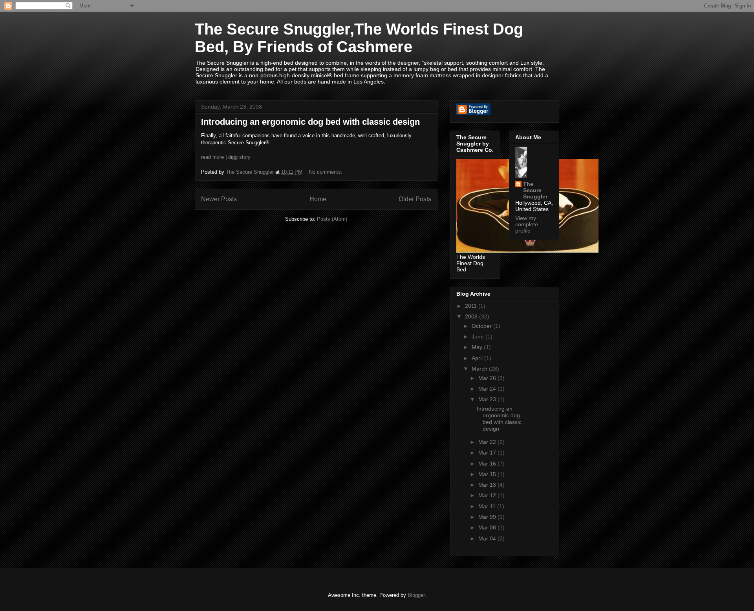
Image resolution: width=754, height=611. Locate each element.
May (478, 347)
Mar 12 (488, 495)
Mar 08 (488, 527)
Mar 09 (488, 517)
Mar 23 (488, 399)
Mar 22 (488, 442)
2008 (472, 316)
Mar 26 (488, 378)
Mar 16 (488, 463)
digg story (239, 157)
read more (212, 157)
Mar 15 (488, 474)
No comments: (326, 172)
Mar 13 (488, 485)
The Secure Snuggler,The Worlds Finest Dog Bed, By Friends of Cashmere (359, 37)
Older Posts (415, 199)
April (478, 358)
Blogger (416, 595)
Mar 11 (487, 506)
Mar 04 (488, 538)
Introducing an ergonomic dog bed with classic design (310, 122)
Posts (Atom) (332, 219)
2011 (471, 306)
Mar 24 (488, 389)
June (478, 336)
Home (317, 199)
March (480, 369)
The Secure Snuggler (535, 190)
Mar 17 (488, 452)
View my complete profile (526, 224)
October (482, 326)
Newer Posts (219, 199)
